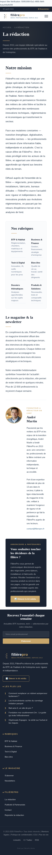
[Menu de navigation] (46, 16)
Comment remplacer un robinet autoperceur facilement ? (28, 694)
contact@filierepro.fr (35, 529)
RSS (37, 840)
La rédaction (10, 799)
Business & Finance (13, 746)
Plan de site (43, 835)
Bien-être (9, 757)
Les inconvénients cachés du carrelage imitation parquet (26, 702)
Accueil (7, 27)
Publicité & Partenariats (15, 805)
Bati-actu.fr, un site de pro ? (21, 708)
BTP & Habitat (11, 741)
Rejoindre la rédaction (14, 815)
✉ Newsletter (43, 9)
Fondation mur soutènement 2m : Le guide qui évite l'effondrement (27, 714)
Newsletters (10, 781)
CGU (35, 835)
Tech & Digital (11, 751)
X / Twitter (27, 840)
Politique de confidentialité (21, 835)
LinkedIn (17, 840)
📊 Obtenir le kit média (25, 599)
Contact (8, 810)
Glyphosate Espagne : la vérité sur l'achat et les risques (28, 721)
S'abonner (26, 641)
